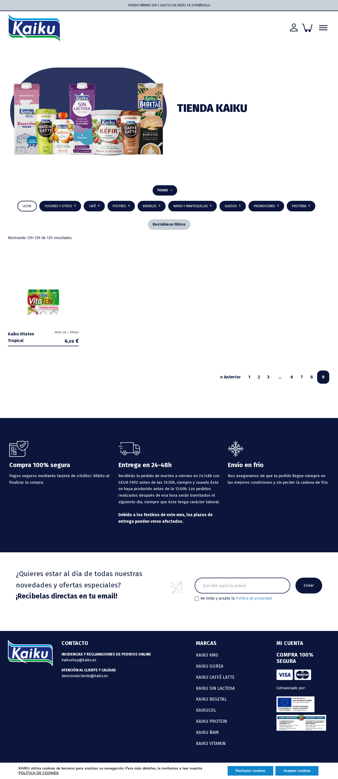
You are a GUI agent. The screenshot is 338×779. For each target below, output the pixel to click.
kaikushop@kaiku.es (79, 660)
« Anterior (230, 376)
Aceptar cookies (297, 770)
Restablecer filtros (169, 224)
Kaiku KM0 (207, 655)
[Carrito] (307, 27)
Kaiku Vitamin (211, 743)
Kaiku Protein (211, 721)
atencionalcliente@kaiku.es (85, 676)
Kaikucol (206, 710)
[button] (151, 206)
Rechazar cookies (250, 770)
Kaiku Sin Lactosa (215, 688)
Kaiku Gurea (209, 666)
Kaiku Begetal (211, 699)
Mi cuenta (289, 643)
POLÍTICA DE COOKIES (38, 773)
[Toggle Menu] (323, 27)
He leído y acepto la (236, 598)
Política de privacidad (254, 598)
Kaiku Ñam (207, 732)
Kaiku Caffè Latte (215, 677)
